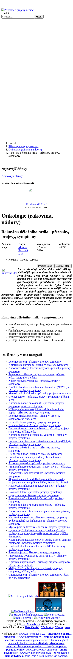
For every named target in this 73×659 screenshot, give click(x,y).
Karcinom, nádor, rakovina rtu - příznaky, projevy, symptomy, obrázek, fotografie (36, 404)
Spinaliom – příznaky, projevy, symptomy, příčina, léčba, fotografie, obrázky (37, 376)
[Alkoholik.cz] (51, 596)
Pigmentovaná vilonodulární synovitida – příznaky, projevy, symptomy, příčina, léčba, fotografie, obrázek (39, 481)
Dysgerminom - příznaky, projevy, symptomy (34, 495)
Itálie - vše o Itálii (34, 655)
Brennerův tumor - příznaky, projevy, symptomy (35, 453)
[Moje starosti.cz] (54, 614)
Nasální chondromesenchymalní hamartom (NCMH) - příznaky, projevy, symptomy (39, 389)
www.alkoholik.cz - (36, 643)
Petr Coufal (32, 627)
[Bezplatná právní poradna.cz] (26, 614)
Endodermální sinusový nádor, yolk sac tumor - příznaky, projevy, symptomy (35, 459)
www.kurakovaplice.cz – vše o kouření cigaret (42, 640)
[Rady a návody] (23, 617)
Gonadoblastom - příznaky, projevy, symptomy (35, 425)
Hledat (5, 13)
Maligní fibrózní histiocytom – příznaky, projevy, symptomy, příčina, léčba (36, 570)
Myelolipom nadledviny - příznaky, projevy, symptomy (39, 526)
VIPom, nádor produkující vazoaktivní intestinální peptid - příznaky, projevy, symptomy (36, 411)
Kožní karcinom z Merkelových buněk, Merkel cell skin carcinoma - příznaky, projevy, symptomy (40, 541)
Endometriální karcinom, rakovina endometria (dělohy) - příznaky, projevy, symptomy (40, 443)
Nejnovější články (12, 176)
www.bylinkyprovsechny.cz (35, 652)
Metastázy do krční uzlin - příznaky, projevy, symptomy (40, 393)
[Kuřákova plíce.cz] (23, 611)
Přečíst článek (45, 266)
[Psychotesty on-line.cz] (48, 611)
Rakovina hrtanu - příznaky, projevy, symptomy (35, 491)
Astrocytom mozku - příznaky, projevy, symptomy (37, 463)
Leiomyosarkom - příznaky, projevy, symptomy (35, 361)
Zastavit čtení (63, 266)
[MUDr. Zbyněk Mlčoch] (23, 596)
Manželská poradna (56, 655)
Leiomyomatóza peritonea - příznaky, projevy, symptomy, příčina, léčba (34, 417)
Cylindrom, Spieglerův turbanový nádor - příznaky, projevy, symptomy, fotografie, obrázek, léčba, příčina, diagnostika (39, 533)
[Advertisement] (36, 56)
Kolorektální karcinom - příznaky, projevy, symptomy (38, 364)
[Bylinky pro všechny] (47, 617)
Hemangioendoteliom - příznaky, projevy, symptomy (38, 517)
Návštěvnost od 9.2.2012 (36, 204)
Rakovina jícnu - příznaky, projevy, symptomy (34, 552)
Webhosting (52, 627)
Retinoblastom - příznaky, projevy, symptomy (34, 422)
